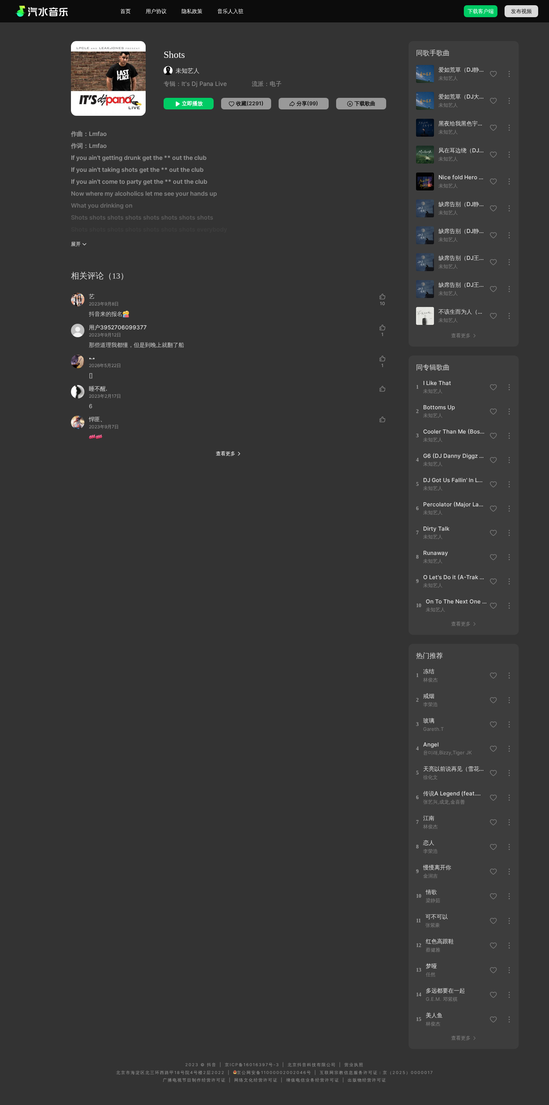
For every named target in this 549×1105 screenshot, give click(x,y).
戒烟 (428, 695)
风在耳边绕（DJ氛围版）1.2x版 (462, 150)
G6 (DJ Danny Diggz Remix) (454, 455)
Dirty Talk (436, 528)
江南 (428, 818)
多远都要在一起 (445, 990)
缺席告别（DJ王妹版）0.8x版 (462, 284)
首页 (125, 11)
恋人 (428, 842)
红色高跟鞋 (440, 941)
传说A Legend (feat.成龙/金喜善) (454, 793)
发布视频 (521, 11)
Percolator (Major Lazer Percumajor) (454, 504)
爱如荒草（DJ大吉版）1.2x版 (462, 96)
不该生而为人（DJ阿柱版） (462, 311)
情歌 (431, 892)
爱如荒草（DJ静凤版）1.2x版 (462, 69)
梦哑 (431, 965)
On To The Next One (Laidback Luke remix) (456, 601)
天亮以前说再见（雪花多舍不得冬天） (454, 768)
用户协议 (156, 11)
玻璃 (428, 720)
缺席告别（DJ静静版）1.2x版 (462, 231)
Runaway (435, 552)
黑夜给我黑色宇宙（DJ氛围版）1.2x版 (462, 123)
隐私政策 (192, 11)
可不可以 (436, 916)
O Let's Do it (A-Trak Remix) (454, 577)
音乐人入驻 (230, 11)
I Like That (437, 383)
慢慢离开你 (437, 867)
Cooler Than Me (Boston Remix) (454, 431)
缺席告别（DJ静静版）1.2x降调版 (462, 204)
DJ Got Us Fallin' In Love (454, 480)
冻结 (428, 671)
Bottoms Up (439, 407)
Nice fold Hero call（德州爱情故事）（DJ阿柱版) (462, 177)
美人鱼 (434, 1015)
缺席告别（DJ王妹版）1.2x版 (462, 257)
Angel (431, 744)
